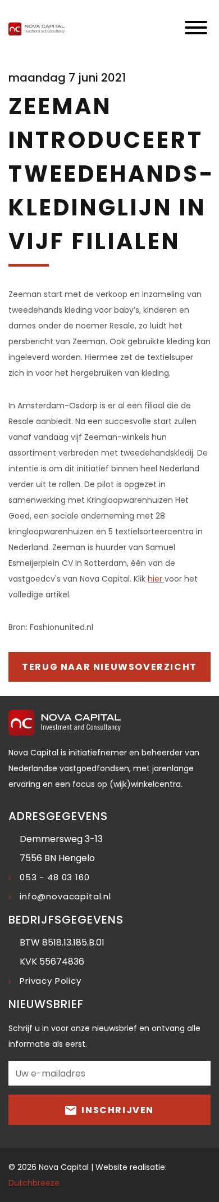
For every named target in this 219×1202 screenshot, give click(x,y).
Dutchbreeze (34, 1183)
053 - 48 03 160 (55, 877)
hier (156, 578)
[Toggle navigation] (196, 28)
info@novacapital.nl (65, 896)
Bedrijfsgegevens (66, 920)
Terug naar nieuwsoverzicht (109, 666)
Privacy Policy (50, 981)
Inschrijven (116, 1110)
